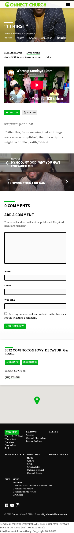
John (48, 57)
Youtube (30, 435)
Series (21, 38)
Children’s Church (35, 470)
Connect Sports (34, 473)
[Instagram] (17, 505)
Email (8, 285)
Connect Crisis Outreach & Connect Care (32, 485)
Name (7, 271)
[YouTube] (12, 505)
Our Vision (9, 442)
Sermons (17, 33)
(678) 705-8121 (12, 377)
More (16, 479)
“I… (37, 33)
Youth (29, 463)
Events (53, 431)
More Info (12, 362)
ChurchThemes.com (56, 514)
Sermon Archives (34, 441)
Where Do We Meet (14, 436)
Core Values (10, 445)
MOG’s (30, 458)
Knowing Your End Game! (27, 183)
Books (33, 38)
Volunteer (17, 482)
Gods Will (28, 33)
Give (7, 479)
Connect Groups (58, 454)
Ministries (33, 454)
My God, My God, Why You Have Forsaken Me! (36, 164)
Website (9, 299)
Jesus (20, 57)
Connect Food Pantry (23, 488)
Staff (7, 448)
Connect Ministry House (24, 491)
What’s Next (10, 439)
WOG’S (30, 461)
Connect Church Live (36, 438)
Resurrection (33, 57)
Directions (30, 362)
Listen (31, 112)
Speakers (47, 38)
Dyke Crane (33, 52)
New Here (11, 432)
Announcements (14, 454)
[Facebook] (6, 505)
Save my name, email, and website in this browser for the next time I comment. (35, 315)
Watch (13, 112)
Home (7, 33)
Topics (9, 38)
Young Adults (33, 467)
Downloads (18, 494)
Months (62, 38)
